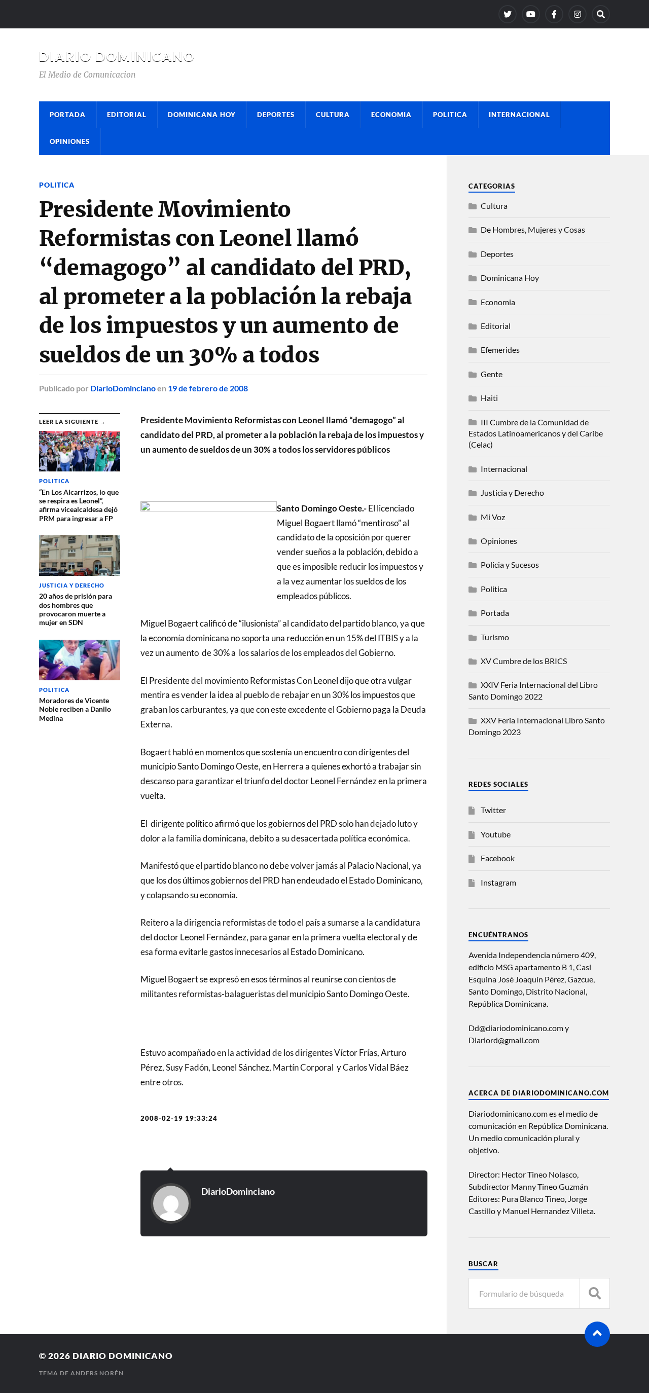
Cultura (333, 115)
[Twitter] (507, 14)
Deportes (276, 115)
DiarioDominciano (123, 388)
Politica (450, 115)
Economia (391, 115)
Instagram (498, 882)
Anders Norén (97, 1373)
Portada (68, 115)
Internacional (519, 115)
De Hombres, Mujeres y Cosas (533, 229)
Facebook (498, 858)
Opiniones (70, 141)
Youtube (496, 834)
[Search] (601, 14)
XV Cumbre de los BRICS (524, 661)
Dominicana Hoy (202, 115)
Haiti (489, 397)
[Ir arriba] (597, 1334)
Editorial (127, 115)
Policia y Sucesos (510, 564)
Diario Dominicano (117, 56)
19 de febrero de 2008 (208, 388)
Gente (491, 374)
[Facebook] (554, 14)
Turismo (495, 637)
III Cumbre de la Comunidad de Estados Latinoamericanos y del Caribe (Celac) (535, 433)
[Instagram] (577, 14)
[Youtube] (531, 14)
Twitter (493, 810)
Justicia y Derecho (512, 492)
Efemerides (500, 349)
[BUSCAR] (595, 1293)
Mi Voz (493, 517)
